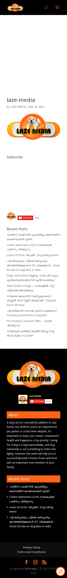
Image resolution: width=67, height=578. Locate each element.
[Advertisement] (33, 50)
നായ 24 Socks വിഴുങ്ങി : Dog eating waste (32, 255)
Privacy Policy (31, 547)
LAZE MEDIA (18, 106)
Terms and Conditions (31, 552)
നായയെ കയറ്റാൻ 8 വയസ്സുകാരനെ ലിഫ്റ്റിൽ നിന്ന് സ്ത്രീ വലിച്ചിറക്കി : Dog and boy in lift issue (31, 300)
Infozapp (31, 568)
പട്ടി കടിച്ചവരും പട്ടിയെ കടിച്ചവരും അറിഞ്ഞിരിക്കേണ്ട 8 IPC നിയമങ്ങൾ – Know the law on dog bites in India (33, 265)
